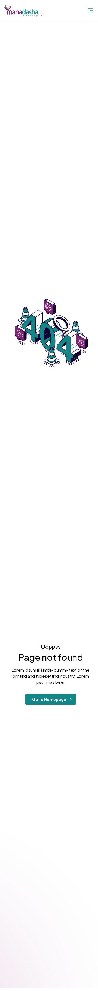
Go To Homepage (49, 699)
